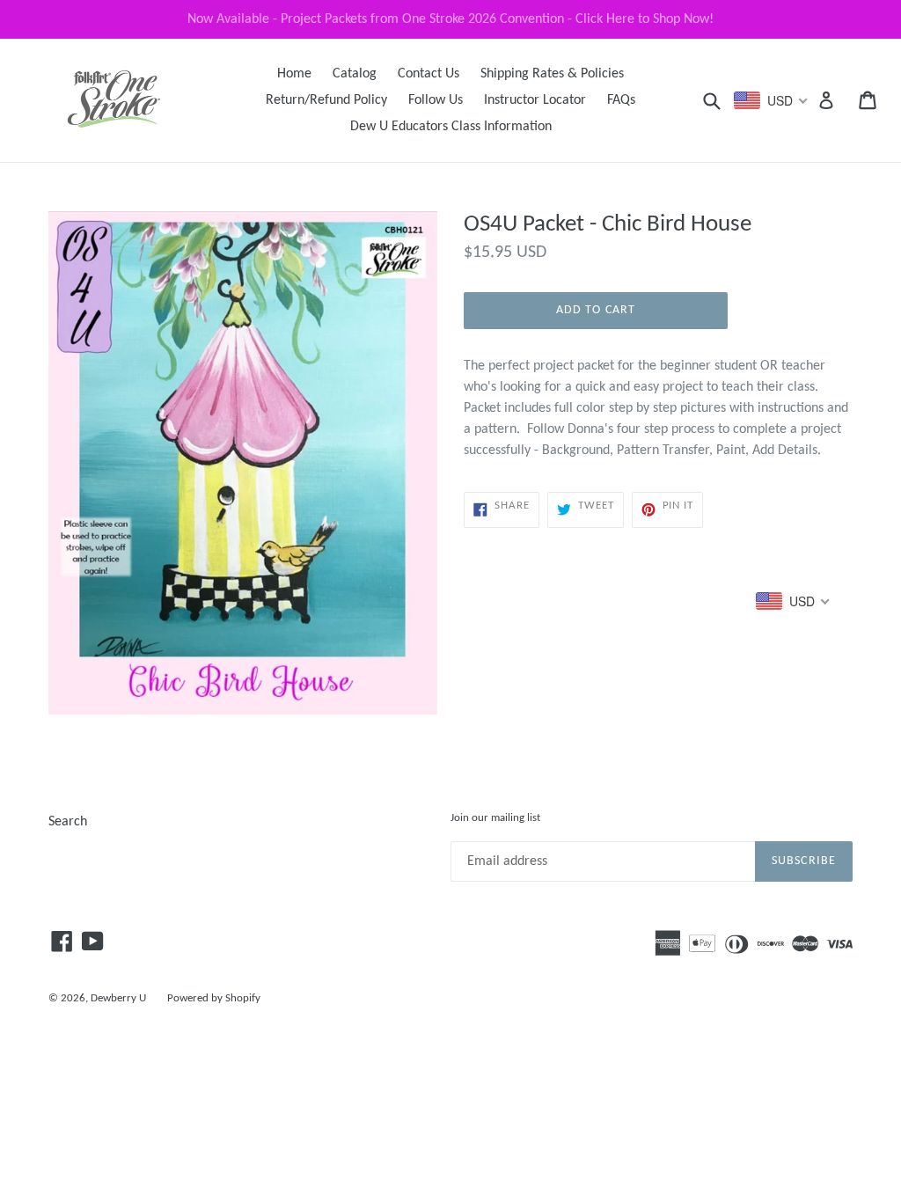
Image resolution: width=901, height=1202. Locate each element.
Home (294, 74)
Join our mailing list (495, 818)
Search (67, 822)
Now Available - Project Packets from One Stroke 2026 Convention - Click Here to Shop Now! (450, 19)
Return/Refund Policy (326, 100)
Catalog (355, 74)
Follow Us (435, 100)
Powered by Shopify (213, 998)
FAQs (621, 100)
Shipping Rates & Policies (552, 74)
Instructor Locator (535, 100)
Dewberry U (118, 998)
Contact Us (428, 74)
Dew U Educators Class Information (451, 127)
